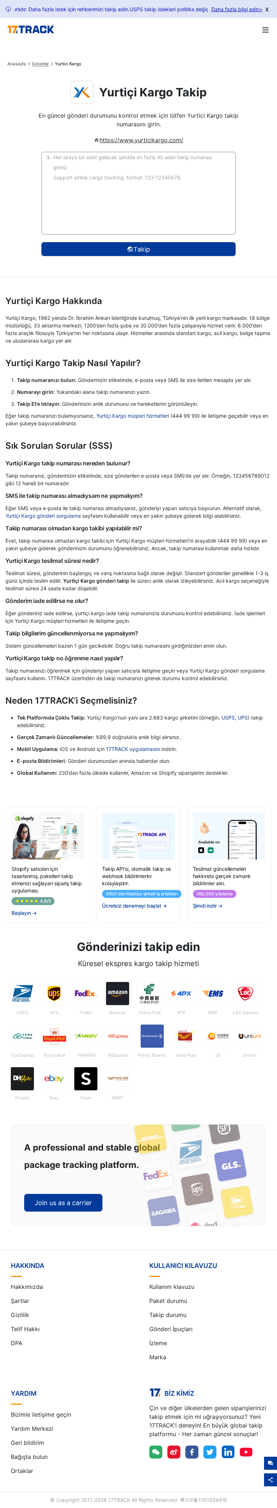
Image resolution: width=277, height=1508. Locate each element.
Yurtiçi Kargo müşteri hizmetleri (132, 416)
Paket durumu (168, 1300)
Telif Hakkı (25, 1329)
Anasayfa (16, 63)
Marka (157, 1357)
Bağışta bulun (29, 1456)
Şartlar (20, 1300)
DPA (16, 1343)
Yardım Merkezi (32, 1428)
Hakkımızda (27, 1286)
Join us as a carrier (63, 1203)
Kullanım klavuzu (171, 1286)
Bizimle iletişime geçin (41, 1414)
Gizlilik (20, 1314)
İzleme (158, 1343)
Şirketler (40, 63)
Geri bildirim (27, 1442)
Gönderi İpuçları (171, 1329)
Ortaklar (22, 1470)
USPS (228, 717)
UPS (243, 717)
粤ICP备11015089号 (203, 1500)
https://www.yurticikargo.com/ (141, 140)
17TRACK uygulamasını (133, 749)
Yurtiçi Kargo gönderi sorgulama (43, 516)
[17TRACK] (30, 29)
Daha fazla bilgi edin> (237, 9)
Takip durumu (167, 1314)
